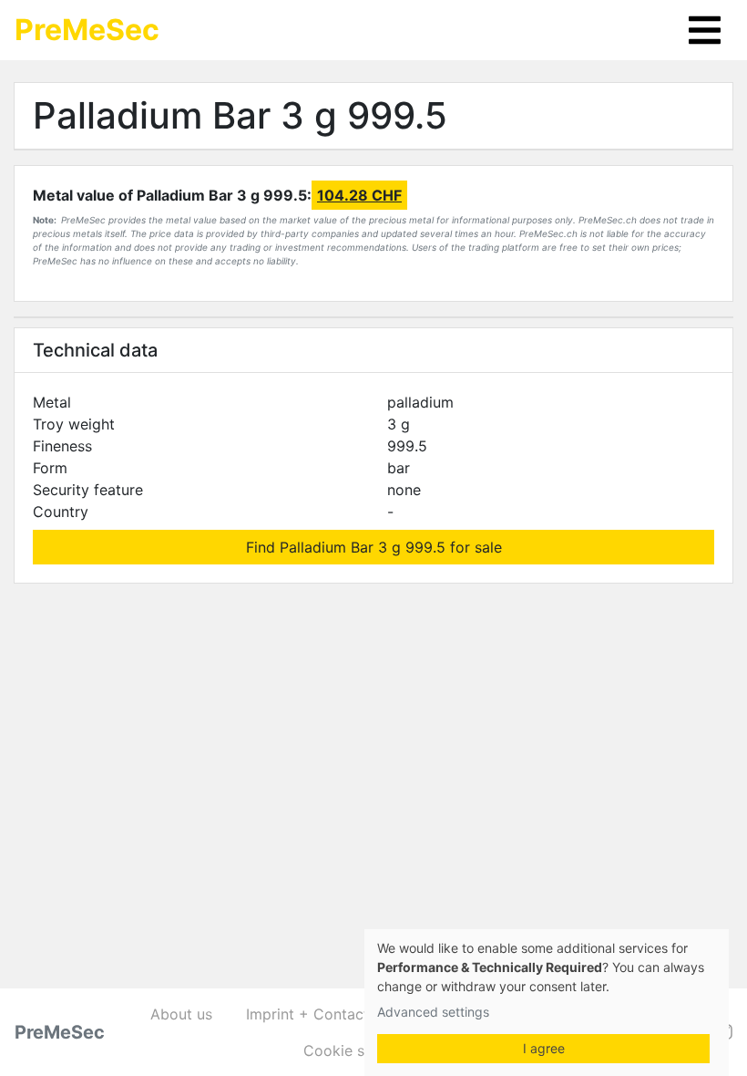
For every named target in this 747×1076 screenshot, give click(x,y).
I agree (544, 1048)
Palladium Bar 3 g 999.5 (240, 115)
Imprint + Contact (307, 1014)
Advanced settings (433, 1011)
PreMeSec (87, 29)
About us (181, 1014)
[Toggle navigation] (704, 30)
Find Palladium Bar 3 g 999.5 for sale (374, 547)
